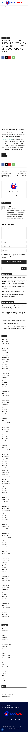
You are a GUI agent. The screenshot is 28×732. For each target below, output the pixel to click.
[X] (6, 57)
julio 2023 (4, 380)
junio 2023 (4, 382)
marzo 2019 (5, 497)
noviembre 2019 (6, 479)
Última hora (5, 676)
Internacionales (6, 651)
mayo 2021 (5, 438)
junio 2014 (4, 612)
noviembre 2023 (6, 371)
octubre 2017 (5, 535)
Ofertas (4, 662)
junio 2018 (4, 517)
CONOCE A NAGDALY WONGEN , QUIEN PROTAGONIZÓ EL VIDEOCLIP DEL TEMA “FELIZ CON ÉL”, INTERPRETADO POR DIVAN (13, 322)
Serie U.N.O (5, 666)
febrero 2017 (5, 549)
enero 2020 (5, 474)
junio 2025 (4, 350)
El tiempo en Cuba (6, 644)
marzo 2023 (5, 389)
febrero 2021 (5, 445)
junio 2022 (4, 409)
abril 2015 (4, 598)
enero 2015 (5, 605)
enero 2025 (5, 355)
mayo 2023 (5, 384)
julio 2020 (4, 461)
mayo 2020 (5, 465)
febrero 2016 (5, 576)
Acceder (4, 689)
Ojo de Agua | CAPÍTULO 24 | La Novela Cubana (13, 291)
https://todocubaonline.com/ (14, 193)
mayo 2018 (5, 519)
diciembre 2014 (6, 607)
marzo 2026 (5, 341)
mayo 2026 (5, 339)
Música (4, 653)
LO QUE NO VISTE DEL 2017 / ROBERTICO (21, 174)
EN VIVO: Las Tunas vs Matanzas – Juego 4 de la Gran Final (13, 287)
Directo (4, 642)
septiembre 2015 (6, 587)
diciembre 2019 (6, 477)
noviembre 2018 (6, 506)
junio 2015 (4, 594)
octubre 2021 (5, 427)
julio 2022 (4, 407)
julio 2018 (4, 515)
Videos (4, 678)
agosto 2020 (5, 459)
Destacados (7, 6)
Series (3, 669)
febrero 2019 (5, 499)
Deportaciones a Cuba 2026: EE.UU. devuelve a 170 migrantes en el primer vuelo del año (13, 307)
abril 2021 (4, 440)
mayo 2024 (5, 368)
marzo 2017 (5, 546)
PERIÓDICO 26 (9, 154)
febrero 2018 (5, 526)
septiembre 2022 (6, 402)
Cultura (4, 635)
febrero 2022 (5, 418)
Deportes (8, 37)
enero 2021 (5, 447)
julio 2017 (4, 542)
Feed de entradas (6, 692)
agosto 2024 (5, 362)
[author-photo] (14, 189)
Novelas (4, 660)
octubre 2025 (5, 348)
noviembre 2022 (6, 398)
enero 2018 (5, 528)
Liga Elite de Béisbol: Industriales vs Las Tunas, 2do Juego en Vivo (14, 278)
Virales (4, 680)
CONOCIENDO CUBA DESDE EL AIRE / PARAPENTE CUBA (6, 175)
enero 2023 (5, 393)
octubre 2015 (5, 585)
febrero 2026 (5, 343)
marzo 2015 (5, 601)
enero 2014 (5, 619)
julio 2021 (4, 434)
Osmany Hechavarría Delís (8, 327)
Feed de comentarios (7, 694)
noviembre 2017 (6, 533)
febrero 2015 (5, 603)
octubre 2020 (5, 454)
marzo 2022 (5, 416)
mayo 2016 (5, 569)
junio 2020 (4, 463)
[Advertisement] (14, 22)
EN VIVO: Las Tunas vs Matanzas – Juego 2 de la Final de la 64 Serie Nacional (13, 295)
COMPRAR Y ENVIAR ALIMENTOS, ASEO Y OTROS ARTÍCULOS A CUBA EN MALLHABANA (13, 328)
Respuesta (9, 220)
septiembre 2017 (6, 537)
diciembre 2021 (6, 422)
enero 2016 (5, 578)
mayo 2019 (5, 492)
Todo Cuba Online (7, 54)
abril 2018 (4, 522)
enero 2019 (5, 501)
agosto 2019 (5, 486)
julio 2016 (4, 565)
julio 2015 (4, 592)
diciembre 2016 (6, 553)
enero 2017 (5, 551)
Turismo (4, 673)
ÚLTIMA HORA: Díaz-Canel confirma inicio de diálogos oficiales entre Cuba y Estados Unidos (13, 282)
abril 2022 (4, 413)
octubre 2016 (5, 558)
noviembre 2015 (6, 583)
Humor (4, 648)
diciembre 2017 (6, 531)
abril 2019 (4, 495)
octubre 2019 (5, 481)
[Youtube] (16, 196)
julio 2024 (4, 364)
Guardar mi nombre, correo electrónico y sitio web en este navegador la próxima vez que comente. (13, 256)
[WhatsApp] (13, 57)
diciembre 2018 (6, 504)
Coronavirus (5, 630)
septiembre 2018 (6, 510)
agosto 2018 (5, 513)
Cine (3, 628)
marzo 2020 (5, 470)
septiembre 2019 (6, 483)
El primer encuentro (6, 139)
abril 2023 (4, 386)
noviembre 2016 (6, 556)
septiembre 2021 (6, 429)
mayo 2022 (5, 411)
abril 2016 (4, 571)
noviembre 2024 (6, 357)
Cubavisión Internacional (8, 633)
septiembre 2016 (6, 560)
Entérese (4, 646)
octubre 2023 (5, 373)
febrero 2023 (5, 391)
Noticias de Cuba (6, 657)
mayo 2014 (5, 614)
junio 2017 (4, 544)
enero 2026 (5, 346)
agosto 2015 (5, 589)
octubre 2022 (5, 400)
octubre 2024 (5, 359)
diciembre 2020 (6, 450)
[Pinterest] (9, 57)
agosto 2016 (5, 562)
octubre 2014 (5, 610)
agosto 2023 (5, 377)
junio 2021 (4, 436)
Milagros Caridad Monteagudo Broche (11, 312)
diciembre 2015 (6, 580)
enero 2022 (5, 420)
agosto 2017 (5, 540)
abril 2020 (4, 468)
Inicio (2, 6)
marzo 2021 (5, 443)
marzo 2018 (5, 524)
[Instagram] (11, 719)
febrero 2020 (5, 472)
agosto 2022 (5, 404)
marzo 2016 (5, 574)
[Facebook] (2, 57)
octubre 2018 (5, 508)
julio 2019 (4, 488)
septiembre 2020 (6, 456)
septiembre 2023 (6, 375)
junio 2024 (4, 366)
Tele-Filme (4, 671)
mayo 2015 (5, 596)
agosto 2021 (5, 431)
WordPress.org (6, 696)
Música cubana (6, 655)
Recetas (4, 664)
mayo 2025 (5, 353)
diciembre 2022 (6, 395)
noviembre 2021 (6, 425)
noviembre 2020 (6, 452)
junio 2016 (4, 567)
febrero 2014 (5, 616)
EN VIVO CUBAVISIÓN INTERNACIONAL (15, 317)
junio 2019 (4, 490)
